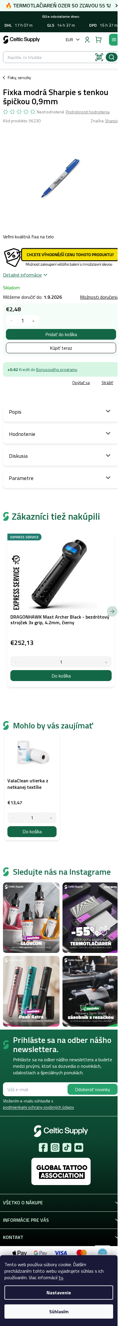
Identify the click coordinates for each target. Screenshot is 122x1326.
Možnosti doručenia (99, 297)
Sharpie (112, 121)
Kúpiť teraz (61, 347)
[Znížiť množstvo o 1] (11, 320)
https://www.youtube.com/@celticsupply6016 (78, 1147)
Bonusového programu (56, 369)
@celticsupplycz (66, 1147)
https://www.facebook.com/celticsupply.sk (43, 1147)
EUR (69, 39)
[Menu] (114, 40)
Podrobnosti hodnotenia (88, 112)
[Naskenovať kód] (99, 57)
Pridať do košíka (61, 334)
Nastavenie (58, 1292)
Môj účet (87, 39)
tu (61, 1277)
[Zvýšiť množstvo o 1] (33, 320)
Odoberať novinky (92, 1089)
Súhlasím (59, 1311)
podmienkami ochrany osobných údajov (38, 1107)
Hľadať (112, 57)
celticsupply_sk (55, 1147)
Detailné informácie (22, 274)
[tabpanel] (32, 786)
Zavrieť (44, 383)
